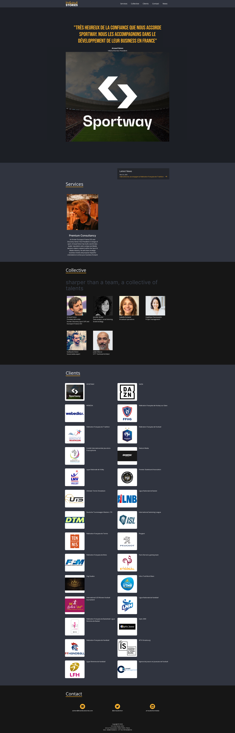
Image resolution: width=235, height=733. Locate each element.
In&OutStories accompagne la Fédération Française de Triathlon (142, 177)
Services (123, 3)
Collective (135, 3)
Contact (155, 3)
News (165, 3)
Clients (146, 3)
